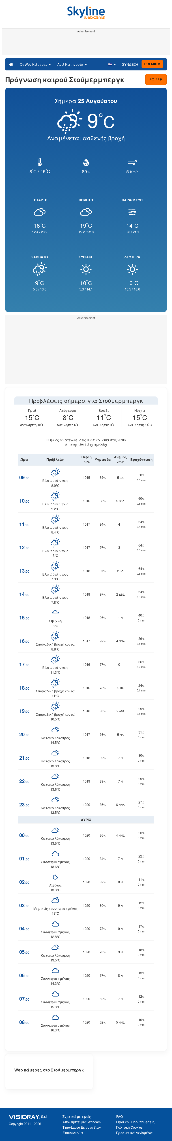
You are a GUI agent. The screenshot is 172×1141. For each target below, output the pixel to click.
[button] (112, 64)
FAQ (119, 1116)
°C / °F (156, 79)
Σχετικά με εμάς (76, 1116)
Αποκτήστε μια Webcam (81, 1121)
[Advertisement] (85, 44)
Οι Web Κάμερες (34, 64)
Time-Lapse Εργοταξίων (81, 1127)
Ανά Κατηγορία (70, 64)
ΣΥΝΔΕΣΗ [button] (130, 64)
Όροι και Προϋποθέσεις (135, 1121)
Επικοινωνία (72, 1132)
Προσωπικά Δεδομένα (134, 1132)
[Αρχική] (11, 64)
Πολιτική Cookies (129, 1127)
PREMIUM (152, 63)
